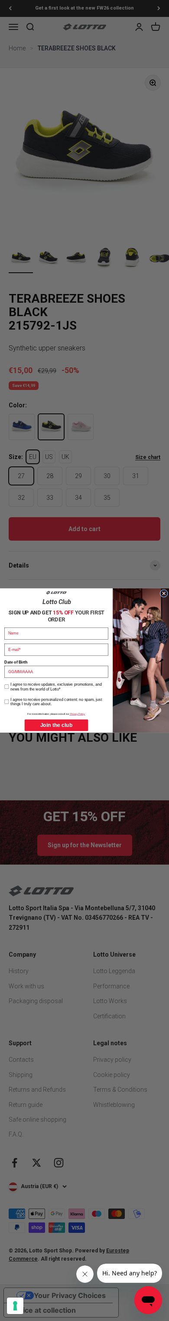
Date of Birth (15, 662)
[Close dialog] (163, 593)
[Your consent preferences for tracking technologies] (15, 1306)
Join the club (56, 725)
